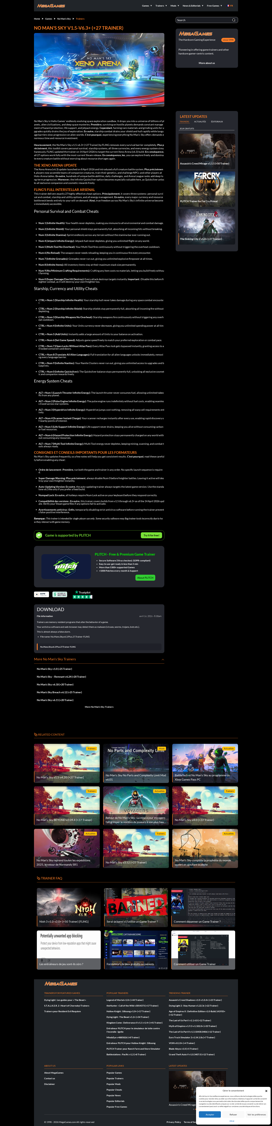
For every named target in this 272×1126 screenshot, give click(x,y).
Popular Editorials (115, 1101)
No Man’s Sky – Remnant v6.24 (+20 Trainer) (61, 676)
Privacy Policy (174, 1122)
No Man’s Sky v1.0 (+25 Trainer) (54, 668)
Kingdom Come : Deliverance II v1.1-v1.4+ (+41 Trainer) (134, 1022)
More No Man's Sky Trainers (99, 706)
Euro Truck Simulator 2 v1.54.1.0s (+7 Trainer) (192, 1037)
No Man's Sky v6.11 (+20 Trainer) (55, 700)
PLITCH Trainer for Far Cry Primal (188, 1104)
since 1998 (228, 39)
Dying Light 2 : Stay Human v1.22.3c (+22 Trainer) (193, 1005)
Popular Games (114, 1072)
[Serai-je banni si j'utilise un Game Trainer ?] (136, 907)
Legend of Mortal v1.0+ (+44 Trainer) (125, 1000)
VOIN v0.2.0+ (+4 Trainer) (182, 1043)
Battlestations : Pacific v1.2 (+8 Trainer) (126, 1054)
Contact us (49, 1078)
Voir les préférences (256, 1114)
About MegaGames (53, 1072)
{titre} (232, 1121)
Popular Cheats (114, 1089)
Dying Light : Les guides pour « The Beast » (65, 1000)
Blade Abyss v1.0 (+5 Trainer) (183, 1048)
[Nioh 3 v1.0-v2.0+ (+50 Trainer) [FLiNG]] (69, 907)
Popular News (114, 1095)
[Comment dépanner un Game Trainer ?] (203, 907)
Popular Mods (114, 1084)
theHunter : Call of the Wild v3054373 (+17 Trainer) (132, 1005)
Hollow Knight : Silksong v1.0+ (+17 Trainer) (128, 1011)
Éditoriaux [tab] (217, 121)
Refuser (233, 1114)
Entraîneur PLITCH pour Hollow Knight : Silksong (131, 1043)
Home (37, 18)
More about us (207, 63)
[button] (266, 1090)
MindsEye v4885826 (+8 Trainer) (123, 1037)
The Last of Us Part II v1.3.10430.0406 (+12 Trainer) (195, 1031)
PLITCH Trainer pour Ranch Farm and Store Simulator (133, 1048)
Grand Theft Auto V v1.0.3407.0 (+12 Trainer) (192, 1054)
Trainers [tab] (184, 121)
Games (48, 18)
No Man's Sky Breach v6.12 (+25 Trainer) (59, 692)
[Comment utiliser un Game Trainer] (203, 949)
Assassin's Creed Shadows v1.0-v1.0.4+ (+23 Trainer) (195, 1000)
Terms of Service (192, 1122)
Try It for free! (151, 535)
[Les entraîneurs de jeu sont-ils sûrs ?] (69, 949)
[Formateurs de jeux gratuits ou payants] (136, 949)
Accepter (210, 1114)
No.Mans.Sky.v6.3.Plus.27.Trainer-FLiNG (58, 647)
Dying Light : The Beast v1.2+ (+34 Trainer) (128, 1017)
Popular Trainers (115, 1078)
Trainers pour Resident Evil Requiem (62, 1011)
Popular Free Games (117, 1106)
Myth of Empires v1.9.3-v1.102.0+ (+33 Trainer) (193, 1026)
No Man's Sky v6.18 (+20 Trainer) (55, 684)
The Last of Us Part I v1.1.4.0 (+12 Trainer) (190, 1020)
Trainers (80, 18)
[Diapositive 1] (194, 1109)
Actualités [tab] (200, 121)
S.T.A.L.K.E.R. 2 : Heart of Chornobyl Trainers (66, 1005)
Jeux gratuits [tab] (187, 128)
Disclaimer (49, 1084)
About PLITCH (145, 577)
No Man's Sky (64, 18)
